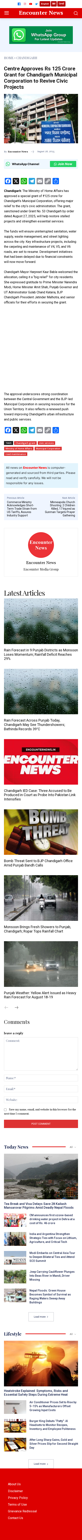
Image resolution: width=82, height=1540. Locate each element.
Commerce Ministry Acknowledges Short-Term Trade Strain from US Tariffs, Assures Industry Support (22, 509)
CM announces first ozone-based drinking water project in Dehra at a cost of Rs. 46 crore (52, 1219)
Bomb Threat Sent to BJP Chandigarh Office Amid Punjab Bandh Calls (38, 863)
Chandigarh (26, 58)
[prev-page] (8, 1007)
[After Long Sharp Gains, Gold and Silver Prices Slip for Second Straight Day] (15, 1444)
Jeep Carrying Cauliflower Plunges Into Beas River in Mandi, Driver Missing (52, 1275)
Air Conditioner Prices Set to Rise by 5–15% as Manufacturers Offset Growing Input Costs (52, 1406)
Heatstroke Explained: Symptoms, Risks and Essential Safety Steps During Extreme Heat (36, 1392)
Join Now (65, 164)
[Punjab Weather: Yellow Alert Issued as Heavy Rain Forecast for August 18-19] (41, 964)
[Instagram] (24, 4)
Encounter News (18, 152)
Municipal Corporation (48, 448)
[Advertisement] (41, 351)
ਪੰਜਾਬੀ (61, 4)
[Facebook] (19, 4)
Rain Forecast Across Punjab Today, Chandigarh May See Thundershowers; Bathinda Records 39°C (34, 724)
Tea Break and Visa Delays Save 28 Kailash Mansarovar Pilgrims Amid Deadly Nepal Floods (39, 1205)
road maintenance (16, 454)
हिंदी (53, 4)
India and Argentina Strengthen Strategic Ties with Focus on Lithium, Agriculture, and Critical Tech (53, 1237)
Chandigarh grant (25, 442)
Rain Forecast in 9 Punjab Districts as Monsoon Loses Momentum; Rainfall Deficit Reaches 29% (41, 654)
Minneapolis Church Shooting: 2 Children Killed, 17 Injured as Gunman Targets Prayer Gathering (60, 509)
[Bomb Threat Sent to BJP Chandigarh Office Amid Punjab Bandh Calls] (41, 832)
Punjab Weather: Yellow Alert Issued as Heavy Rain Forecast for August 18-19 (40, 995)
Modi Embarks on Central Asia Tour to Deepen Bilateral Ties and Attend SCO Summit (52, 1256)
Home (9, 58)
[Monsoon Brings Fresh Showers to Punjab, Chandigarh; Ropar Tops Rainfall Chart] (41, 898)
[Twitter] (36, 4)
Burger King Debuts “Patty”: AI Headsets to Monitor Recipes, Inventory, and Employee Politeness (52, 1424)
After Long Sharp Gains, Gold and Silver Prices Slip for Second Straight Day (53, 1443)
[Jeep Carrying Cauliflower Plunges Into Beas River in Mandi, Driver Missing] (15, 1276)
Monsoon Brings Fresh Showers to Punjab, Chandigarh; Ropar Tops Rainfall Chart (37, 929)
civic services (46, 442)
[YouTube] (30, 4)
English (45, 4)
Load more (40, 1316)
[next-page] (18, 1007)
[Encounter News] (41, 545)
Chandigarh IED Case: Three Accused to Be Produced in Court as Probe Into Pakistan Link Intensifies (40, 795)
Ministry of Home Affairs (19, 448)
